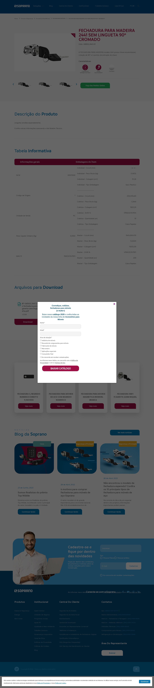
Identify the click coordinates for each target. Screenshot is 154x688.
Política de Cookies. (60, 683)
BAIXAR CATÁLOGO (61, 368)
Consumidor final (47, 354)
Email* (42, 330)
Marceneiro (46, 348)
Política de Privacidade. (43, 683)
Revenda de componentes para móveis (55, 343)
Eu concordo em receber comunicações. (55, 357)
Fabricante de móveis (49, 346)
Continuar (144, 681)
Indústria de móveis (48, 340)
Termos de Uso (60, 363)
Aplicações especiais (49, 351)
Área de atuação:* (46, 338)
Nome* (42, 323)
